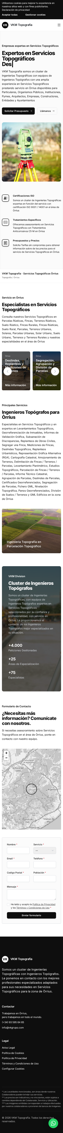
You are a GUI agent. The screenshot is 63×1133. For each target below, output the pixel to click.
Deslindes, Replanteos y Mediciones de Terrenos (15, 366)
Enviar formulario (31, 915)
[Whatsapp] (53, 1123)
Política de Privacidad (43, 904)
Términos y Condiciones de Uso (32, 907)
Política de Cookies (13, 1053)
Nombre (12, 844)
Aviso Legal (8, 1047)
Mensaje (12, 886)
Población (39, 872)
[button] (55, 371)
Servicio (38, 844)
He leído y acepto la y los (33, 906)
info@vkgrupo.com (13, 1027)
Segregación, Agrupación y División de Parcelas (45, 366)
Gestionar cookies (35, 14)
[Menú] (59, 25)
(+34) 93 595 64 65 (13, 1022)
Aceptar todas (10, 14)
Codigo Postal (15, 872)
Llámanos (45, 111)
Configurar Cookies (13, 1068)
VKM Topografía (21, 25)
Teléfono (38, 858)
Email (11, 858)
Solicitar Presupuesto (17, 111)
